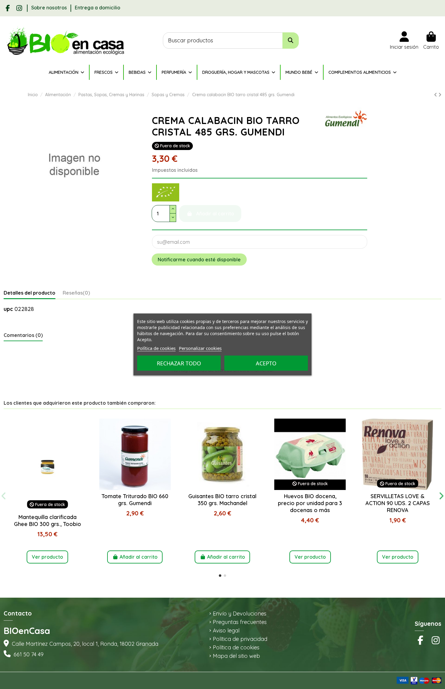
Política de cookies (236, 647)
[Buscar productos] (290, 40)
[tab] (76, 294)
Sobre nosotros (49, 8)
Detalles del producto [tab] (29, 293)
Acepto (266, 363)
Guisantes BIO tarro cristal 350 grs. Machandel (222, 500)
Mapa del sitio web (236, 656)
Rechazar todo (179, 363)
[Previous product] (436, 95)
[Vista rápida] (47, 508)
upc (8, 309)
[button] (220, 575)
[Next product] (439, 95)
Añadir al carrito (138, 557)
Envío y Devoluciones (239, 613)
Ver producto (47, 557)
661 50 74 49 (29, 654)
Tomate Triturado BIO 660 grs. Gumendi (134, 500)
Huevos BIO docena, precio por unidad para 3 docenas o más (310, 503)
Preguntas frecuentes (240, 622)
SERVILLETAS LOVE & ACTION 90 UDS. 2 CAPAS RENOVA (397, 503)
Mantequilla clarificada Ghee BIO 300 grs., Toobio (47, 520)
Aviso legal (226, 630)
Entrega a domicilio (97, 8)
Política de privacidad (240, 639)
